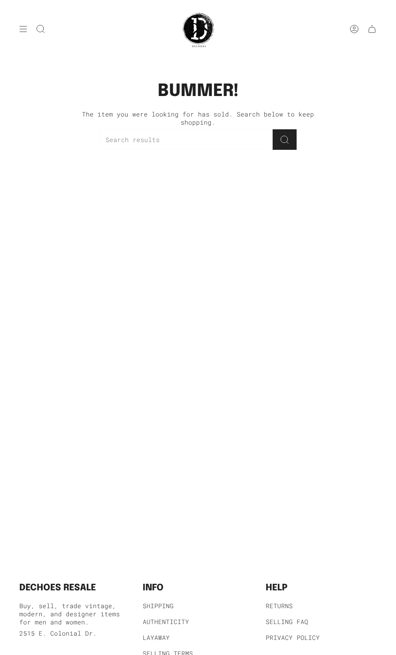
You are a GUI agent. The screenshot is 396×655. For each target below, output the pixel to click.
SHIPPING (158, 606)
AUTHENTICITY (166, 621)
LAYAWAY (156, 637)
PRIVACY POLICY (293, 637)
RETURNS (279, 606)
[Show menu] (23, 29)
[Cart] (372, 29)
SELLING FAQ (287, 621)
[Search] (285, 139)
